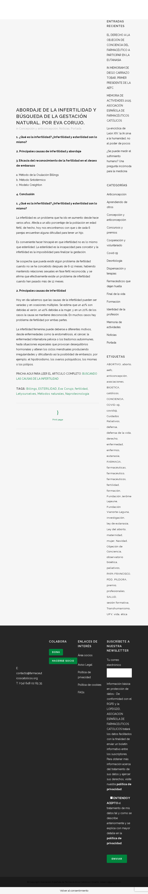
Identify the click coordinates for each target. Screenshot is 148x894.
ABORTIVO (114, 364)
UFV (109, 614)
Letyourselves (26, 393)
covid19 (112, 410)
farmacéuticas (116, 467)
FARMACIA (114, 461)
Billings (31, 388)
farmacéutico (115, 473)
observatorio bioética (115, 560)
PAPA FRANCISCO (118, 573)
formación (113, 490)
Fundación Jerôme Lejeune (119, 499)
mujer (110, 540)
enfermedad (115, 444)
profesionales (115, 591)
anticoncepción (117, 375)
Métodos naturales (51, 393)
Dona (56, 652)
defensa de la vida (119, 432)
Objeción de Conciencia (115, 549)
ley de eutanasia (117, 523)
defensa (112, 427)
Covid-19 (112, 253)
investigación (115, 517)
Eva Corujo (66, 388)
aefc (109, 370)
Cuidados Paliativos (113, 419)
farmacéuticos (116, 479)
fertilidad (81, 388)
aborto (127, 364)
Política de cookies (89, 684)
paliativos (113, 567)
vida (116, 614)
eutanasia (113, 456)
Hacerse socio (63, 660)
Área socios (85, 655)
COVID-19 (113, 404)
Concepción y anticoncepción (38, 128)
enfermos (113, 450)
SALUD (111, 596)
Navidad (121, 540)
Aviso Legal (85, 664)
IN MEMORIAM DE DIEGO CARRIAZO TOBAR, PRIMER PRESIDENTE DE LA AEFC (119, 77)
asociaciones (115, 381)
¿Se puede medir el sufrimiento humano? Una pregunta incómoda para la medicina (119, 161)
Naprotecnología (77, 393)
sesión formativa (118, 602)
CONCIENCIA (115, 399)
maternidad (114, 535)
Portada (76, 128)
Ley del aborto (116, 529)
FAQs (81, 692)
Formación (113, 301)
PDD (110, 579)
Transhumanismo (118, 608)
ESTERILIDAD (47, 388)
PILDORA (120, 579)
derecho (112, 438)
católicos (113, 393)
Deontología (114, 260)
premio (111, 585)
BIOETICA (113, 387)
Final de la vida (116, 293)
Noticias (64, 128)
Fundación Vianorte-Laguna (118, 509)
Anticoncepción (116, 194)
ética (124, 614)
